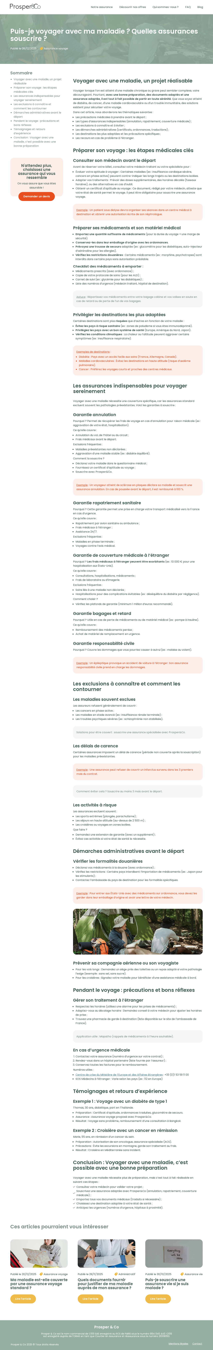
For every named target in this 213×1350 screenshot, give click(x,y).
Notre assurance (102, 7)
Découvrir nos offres (132, 7)
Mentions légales (178, 1344)
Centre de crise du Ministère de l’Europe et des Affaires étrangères (119, 1075)
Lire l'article (23, 1299)
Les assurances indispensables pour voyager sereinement (37, 98)
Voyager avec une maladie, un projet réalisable (38, 81)
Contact (197, 1344)
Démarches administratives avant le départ (37, 115)
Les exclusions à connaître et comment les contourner (32, 106)
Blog (200, 7)
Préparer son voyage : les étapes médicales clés (35, 90)
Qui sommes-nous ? (166, 7)
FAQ (188, 7)
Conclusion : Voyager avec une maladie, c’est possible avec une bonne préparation (35, 142)
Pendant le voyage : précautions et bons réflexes (36, 123)
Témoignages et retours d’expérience (29, 131)
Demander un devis (36, 196)
